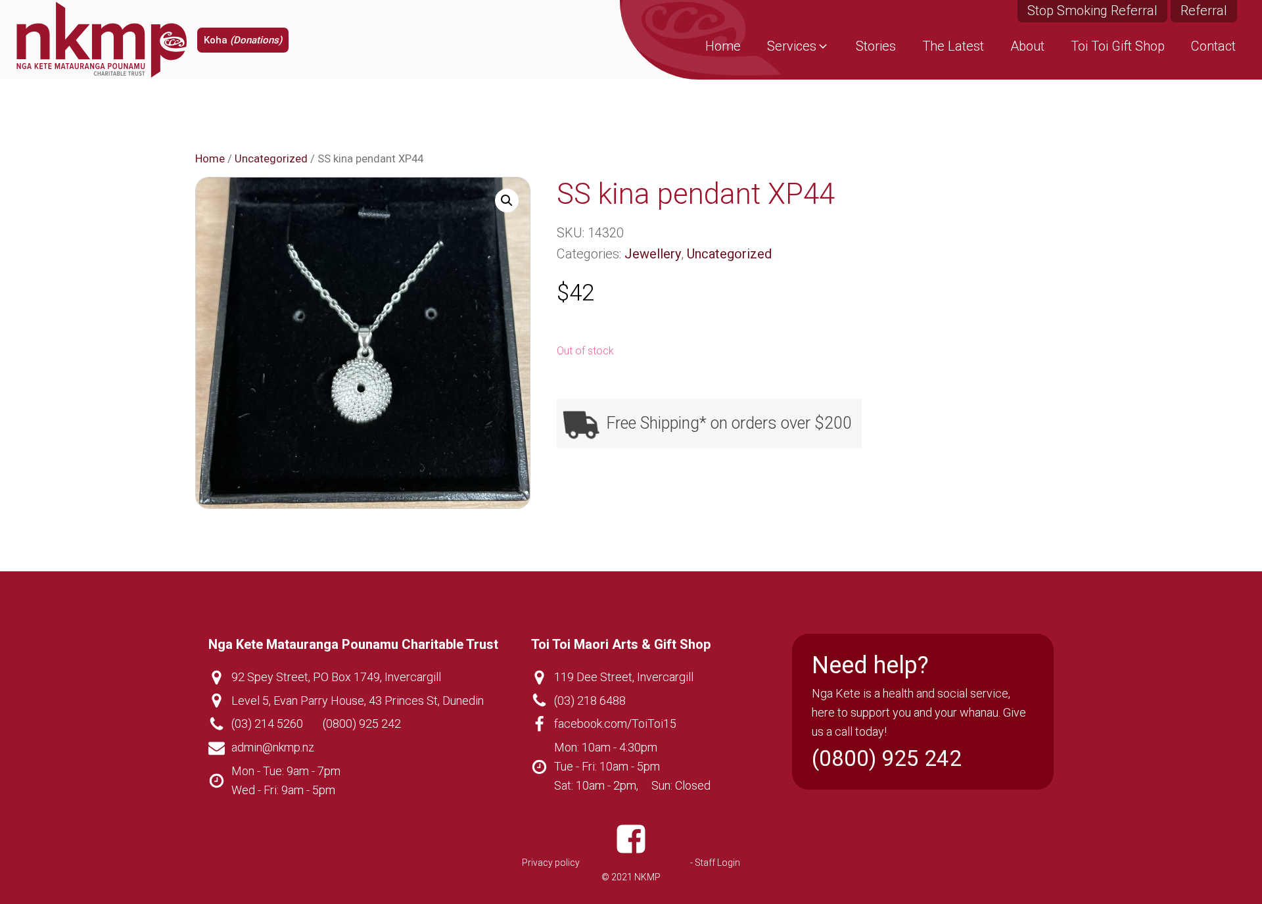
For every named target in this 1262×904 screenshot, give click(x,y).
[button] (798, 46)
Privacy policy (551, 862)
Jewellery (652, 254)
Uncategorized (271, 159)
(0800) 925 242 (362, 723)
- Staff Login (715, 862)
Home (210, 159)
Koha (243, 40)
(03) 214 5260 (267, 723)
